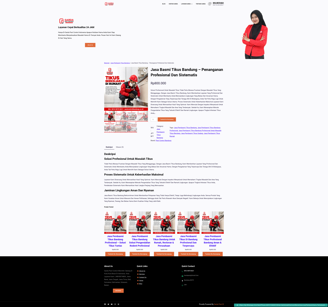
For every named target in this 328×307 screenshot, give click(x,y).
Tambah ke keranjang (166, 119)
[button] (144, 70)
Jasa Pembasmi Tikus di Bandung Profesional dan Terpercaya (188, 241)
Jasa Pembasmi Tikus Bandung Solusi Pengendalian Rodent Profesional (139, 241)
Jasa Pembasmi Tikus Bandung (120, 63)
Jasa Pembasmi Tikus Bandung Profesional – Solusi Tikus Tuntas (115, 241)
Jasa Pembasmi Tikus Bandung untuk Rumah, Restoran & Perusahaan (164, 241)
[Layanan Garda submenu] (191, 3)
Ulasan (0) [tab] (120, 147)
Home (141, 280)
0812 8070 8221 (218, 3)
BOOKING (118, 290)
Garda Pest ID (219, 304)
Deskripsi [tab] (109, 147)
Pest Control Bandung (163, 141)
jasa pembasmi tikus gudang (192, 133)
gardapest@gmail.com (191, 275)
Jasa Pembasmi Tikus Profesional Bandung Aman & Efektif (213, 241)
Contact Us (142, 277)
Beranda (106, 63)
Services (142, 274)
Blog (140, 284)
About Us (90, 45)
